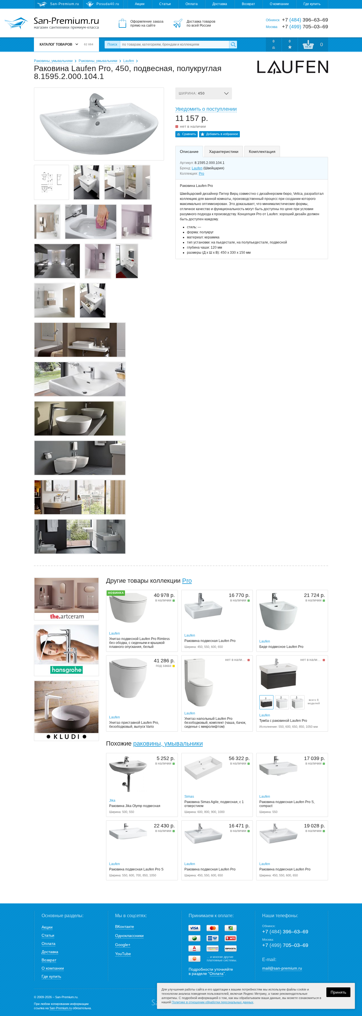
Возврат (248, 4)
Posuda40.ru (107, 4)
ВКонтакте (124, 926)
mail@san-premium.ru (282, 968)
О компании (279, 4)
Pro (201, 174)
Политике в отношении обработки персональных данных (212, 1002)
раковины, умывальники (168, 743)
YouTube (123, 953)
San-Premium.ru (60, 1008)
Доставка (219, 4)
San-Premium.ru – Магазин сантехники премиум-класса (66, 23)
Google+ (122, 944)
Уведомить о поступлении (206, 109)
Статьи (165, 4)
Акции (140, 4)
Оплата (192, 4)
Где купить (311, 4)
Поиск (112, 44)
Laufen (128, 61)
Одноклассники (129, 935)
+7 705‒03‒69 (285, 945)
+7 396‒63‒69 (285, 931)
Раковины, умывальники (53, 61)
